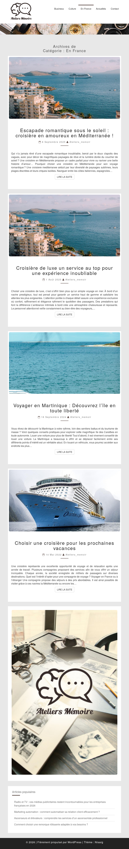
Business (59, 8)
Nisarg (99, 842)
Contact (115, 8)
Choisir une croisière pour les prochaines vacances (64, 545)
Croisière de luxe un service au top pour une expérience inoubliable (64, 270)
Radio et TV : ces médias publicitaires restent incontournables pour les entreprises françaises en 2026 (60, 803)
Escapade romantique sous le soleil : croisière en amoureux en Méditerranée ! (65, 133)
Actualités (101, 8)
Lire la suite (65, 176)
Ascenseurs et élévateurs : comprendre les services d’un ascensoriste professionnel (60, 818)
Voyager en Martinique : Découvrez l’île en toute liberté (64, 408)
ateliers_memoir (80, 141)
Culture (72, 8)
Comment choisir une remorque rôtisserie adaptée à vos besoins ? (51, 824)
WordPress (74, 842)
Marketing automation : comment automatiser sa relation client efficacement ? (57, 812)
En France (86, 8)
